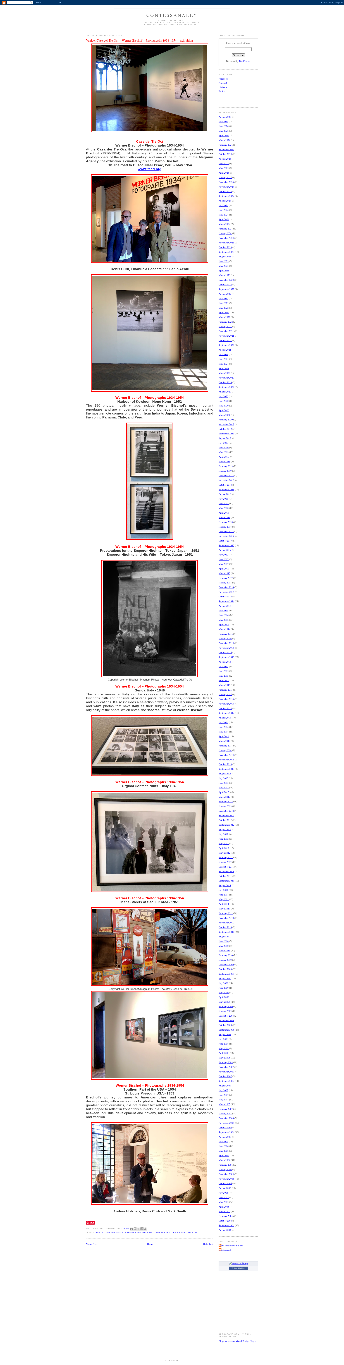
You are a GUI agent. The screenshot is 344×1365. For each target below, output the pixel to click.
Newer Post (91, 1244)
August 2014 (225, 717)
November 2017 (226, 536)
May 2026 (224, 130)
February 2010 (226, 955)
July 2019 (223, 442)
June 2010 (224, 941)
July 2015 (223, 666)
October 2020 (225, 382)
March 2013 (224, 796)
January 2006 (225, 1169)
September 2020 (226, 387)
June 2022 (224, 303)
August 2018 (225, 494)
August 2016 (225, 605)
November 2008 (226, 1020)
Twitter (222, 91)
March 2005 (224, 1211)
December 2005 (226, 1174)
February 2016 (226, 633)
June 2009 (224, 987)
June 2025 (224, 163)
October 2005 (225, 1183)
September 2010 (226, 931)
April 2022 (224, 312)
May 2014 (224, 731)
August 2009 (225, 978)
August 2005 (225, 1188)
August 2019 (225, 438)
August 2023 (225, 256)
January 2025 (225, 177)
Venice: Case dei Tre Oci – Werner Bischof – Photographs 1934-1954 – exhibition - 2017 (147, 1232)
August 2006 (225, 1136)
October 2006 (225, 1127)
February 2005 (226, 1216)
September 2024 (226, 196)
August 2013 (225, 773)
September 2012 (226, 824)
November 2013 (226, 759)
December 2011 (226, 866)
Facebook (223, 78)
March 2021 (224, 373)
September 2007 (226, 1081)
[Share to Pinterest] (145, 1228)
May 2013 (224, 787)
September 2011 (226, 880)
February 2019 (226, 466)
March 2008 (224, 1057)
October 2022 (225, 284)
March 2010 (224, 950)
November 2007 (226, 1071)
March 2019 (224, 461)
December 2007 (226, 1067)
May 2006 (224, 1150)
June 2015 (224, 671)
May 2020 (224, 405)
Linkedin (223, 86)
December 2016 (226, 587)
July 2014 (223, 722)
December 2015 (226, 643)
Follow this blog (238, 1268)
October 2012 (225, 820)
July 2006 (223, 1141)
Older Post (208, 1244)
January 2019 (225, 470)
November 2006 (226, 1122)
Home (150, 1244)
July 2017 (223, 554)
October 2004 (225, 1220)
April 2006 (224, 1155)
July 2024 (223, 205)
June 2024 (224, 210)
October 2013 (225, 764)
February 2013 (226, 801)
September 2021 (226, 345)
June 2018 (224, 503)
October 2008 (225, 1025)
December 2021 (226, 331)
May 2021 (224, 363)
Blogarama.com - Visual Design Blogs (237, 1341)
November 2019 (226, 424)
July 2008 (223, 1039)
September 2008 (226, 1029)
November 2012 (226, 815)
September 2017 (226, 545)
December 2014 (226, 699)
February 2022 (226, 321)
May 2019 (224, 452)
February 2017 (226, 577)
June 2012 (224, 838)
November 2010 (226, 922)
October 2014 (225, 708)
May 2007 (224, 1099)
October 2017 (225, 540)
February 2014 (226, 745)
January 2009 (225, 1011)
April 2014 (224, 736)
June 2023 (224, 261)
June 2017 (224, 559)
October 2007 (225, 1076)
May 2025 (224, 168)
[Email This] (131, 1228)
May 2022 (224, 307)
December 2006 (226, 1118)
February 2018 (226, 522)
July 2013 (223, 778)
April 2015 (224, 680)
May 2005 (224, 1202)
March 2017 (224, 573)
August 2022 (225, 293)
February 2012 (226, 857)
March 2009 (224, 1001)
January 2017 (225, 582)
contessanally (172, 15)
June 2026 (224, 126)
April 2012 (224, 848)
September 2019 (226, 433)
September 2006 (226, 1132)
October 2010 (225, 927)
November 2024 (226, 186)
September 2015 (226, 657)
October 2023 (225, 247)
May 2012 (224, 843)
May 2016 (224, 619)
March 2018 (224, 517)
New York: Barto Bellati (231, 1245)
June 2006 (224, 1146)
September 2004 (226, 1225)
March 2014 (224, 741)
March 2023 (224, 275)
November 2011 (226, 871)
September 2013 (226, 768)
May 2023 (224, 265)
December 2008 (226, 1015)
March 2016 (224, 629)
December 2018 (226, 475)
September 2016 (226, 601)
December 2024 (226, 182)
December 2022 (226, 279)
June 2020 (224, 401)
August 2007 (225, 1085)
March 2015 (224, 685)
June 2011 (224, 894)
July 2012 (223, 834)
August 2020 (225, 391)
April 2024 (224, 219)
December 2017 (226, 531)
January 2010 (225, 959)
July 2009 (223, 983)
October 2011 (225, 876)
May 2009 (224, 992)
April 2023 (224, 270)
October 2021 (225, 340)
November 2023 (226, 242)
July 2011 (223, 890)
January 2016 (225, 638)
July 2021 (223, 354)
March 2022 (224, 317)
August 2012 (225, 829)
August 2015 (225, 661)
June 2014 (224, 727)
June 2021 (224, 359)
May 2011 (224, 899)
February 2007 (226, 1108)
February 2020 (226, 419)
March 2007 (224, 1104)
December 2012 (226, 810)
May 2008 (224, 1048)
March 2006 (224, 1160)
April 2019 (224, 456)
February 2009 (226, 1006)
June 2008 (224, 1043)
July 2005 (223, 1192)
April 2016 (224, 624)
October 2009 (225, 969)
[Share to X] (138, 1228)
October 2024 (225, 191)
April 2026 (224, 135)
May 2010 (224, 945)
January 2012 (225, 862)
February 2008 (226, 1062)
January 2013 (225, 806)
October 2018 (225, 484)
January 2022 (225, 326)
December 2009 (226, 964)
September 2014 (226, 713)
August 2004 (225, 1230)
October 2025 (225, 154)
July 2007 (223, 1090)
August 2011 (225, 885)
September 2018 (226, 489)
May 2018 (224, 508)
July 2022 (223, 298)
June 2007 (224, 1094)
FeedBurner (244, 61)
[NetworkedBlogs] (238, 1263)
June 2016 (224, 615)
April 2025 (224, 172)
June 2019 (224, 447)
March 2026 (224, 140)
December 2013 (226, 754)
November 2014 (226, 703)
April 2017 (224, 568)
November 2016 (226, 591)
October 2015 (225, 652)
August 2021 (225, 349)
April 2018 (224, 512)
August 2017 (225, 550)
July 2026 (223, 121)
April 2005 (224, 1206)
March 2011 (224, 908)
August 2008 (225, 1034)
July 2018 (223, 498)
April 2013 (224, 792)
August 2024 (225, 200)
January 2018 (225, 526)
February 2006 (226, 1164)
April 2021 (224, 368)
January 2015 (225, 694)
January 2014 (225, 750)
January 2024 (225, 233)
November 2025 (226, 149)
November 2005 (226, 1178)
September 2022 (226, 289)
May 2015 (224, 675)
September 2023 (226, 251)
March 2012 (224, 852)
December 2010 (226, 917)
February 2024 (226, 228)
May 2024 (224, 214)
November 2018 (226, 480)
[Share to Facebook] (142, 1228)
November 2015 (226, 647)
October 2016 (225, 596)
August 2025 (225, 158)
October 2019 (225, 428)
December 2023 (226, 238)
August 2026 (225, 116)
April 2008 (224, 1053)
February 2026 (226, 144)
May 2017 (224, 564)
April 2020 (224, 410)
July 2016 (223, 610)
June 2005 (224, 1197)
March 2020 (224, 414)
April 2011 (224, 904)
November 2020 (226, 377)
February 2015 (226, 689)
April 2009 (224, 997)
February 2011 (226, 913)
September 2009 (226, 973)
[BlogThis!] (135, 1228)
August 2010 (225, 936)
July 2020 (223, 396)
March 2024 (224, 224)
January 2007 (225, 1113)
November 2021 (226, 335)
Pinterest (223, 82)
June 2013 (224, 782)
